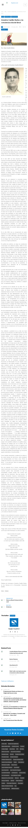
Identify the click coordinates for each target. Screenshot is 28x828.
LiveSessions (14, 772)
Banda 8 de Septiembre (13, 743)
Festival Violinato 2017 (6, 759)
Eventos (12, 754)
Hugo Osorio (14, 764)
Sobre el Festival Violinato (7, 785)
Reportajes (20, 783)
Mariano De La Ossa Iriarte (7, 778)
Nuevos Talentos (5, 780)
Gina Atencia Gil (13, 665)
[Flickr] (10, 733)
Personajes (7, 16)
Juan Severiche (5, 770)
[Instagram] (13, 733)
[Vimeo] (18, 733)
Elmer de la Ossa (5, 751)
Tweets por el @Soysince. (7, 681)
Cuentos (22, 746)
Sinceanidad (14, 16)
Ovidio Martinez (19, 780)
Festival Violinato (14, 756)
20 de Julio (4, 743)
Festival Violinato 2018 (18, 759)
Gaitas (15, 762)
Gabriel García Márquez (7, 762)
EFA (17, 749)
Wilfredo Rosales (15, 788)
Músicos (17, 778)
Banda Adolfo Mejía (6, 746)
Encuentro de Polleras (15, 751)
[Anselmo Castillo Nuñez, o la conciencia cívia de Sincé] (14, 39)
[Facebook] (8, 733)
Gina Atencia (21, 762)
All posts (12, 615)
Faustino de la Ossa (19, 754)
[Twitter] (15, 733)
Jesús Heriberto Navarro (7, 767)
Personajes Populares (11, 783)
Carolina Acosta (15, 746)
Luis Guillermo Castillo (16, 775)
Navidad (22, 778)
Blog (5, 11)
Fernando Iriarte (5, 756)
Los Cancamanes (5, 775)
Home (2, 11)
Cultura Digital (5, 749)
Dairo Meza (12, 749)
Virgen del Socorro (6, 788)
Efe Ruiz (22, 749)
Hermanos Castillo (6, 764)
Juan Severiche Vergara (15, 770)
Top (15, 785)
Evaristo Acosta (5, 754)
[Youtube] (20, 733)
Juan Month (16, 767)
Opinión (12, 780)
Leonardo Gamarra (6, 772)
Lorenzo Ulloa (22, 772)
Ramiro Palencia (13, 659)
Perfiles (6, 591)
